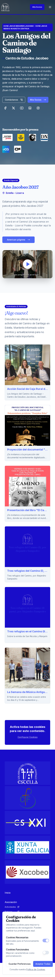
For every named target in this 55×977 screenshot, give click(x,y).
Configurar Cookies (28, 737)
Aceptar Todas (42, 964)
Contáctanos (11, 99)
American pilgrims (16, 239)
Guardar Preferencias (20, 964)
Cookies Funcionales (17, 949)
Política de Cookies (35, 969)
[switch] (46, 940)
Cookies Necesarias (17, 937)
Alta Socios (37, 7)
